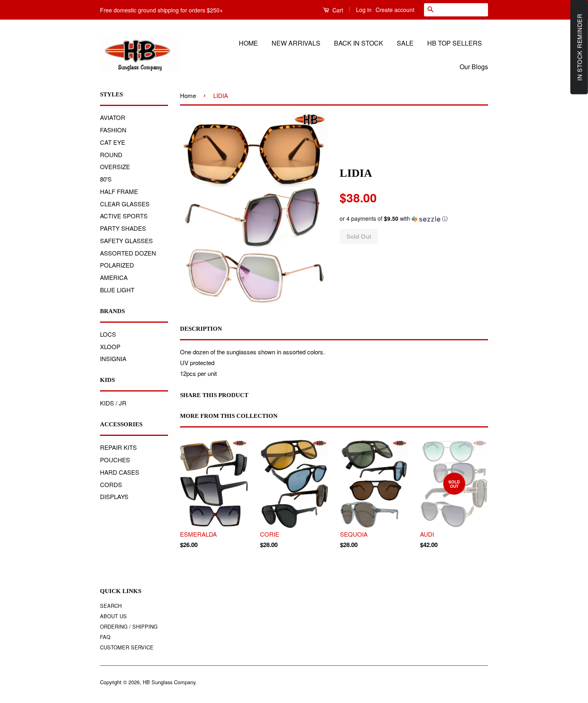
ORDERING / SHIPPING (129, 626)
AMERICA (114, 277)
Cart (337, 10)
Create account (395, 10)
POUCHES (115, 459)
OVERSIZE (115, 166)
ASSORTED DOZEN (128, 253)
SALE (405, 43)
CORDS (111, 484)
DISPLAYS (114, 496)
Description (201, 329)
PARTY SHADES (123, 228)
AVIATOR (112, 117)
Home (188, 95)
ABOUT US (113, 616)
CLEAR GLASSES (125, 204)
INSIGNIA (113, 358)
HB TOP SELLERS (454, 43)
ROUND (111, 154)
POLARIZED (117, 265)
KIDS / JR (113, 403)
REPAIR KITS (118, 447)
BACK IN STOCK (358, 43)
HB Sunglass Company (169, 682)
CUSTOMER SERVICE (127, 647)
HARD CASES (119, 472)
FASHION (113, 130)
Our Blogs (474, 66)
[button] (414, 218)
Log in (364, 10)
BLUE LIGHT (117, 290)
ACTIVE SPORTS (124, 216)
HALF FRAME (119, 191)
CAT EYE (112, 142)
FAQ (105, 637)
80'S (106, 179)
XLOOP (110, 346)
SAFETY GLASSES (126, 240)
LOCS (108, 334)
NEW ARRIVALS (296, 43)
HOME (248, 43)
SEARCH (111, 605)
